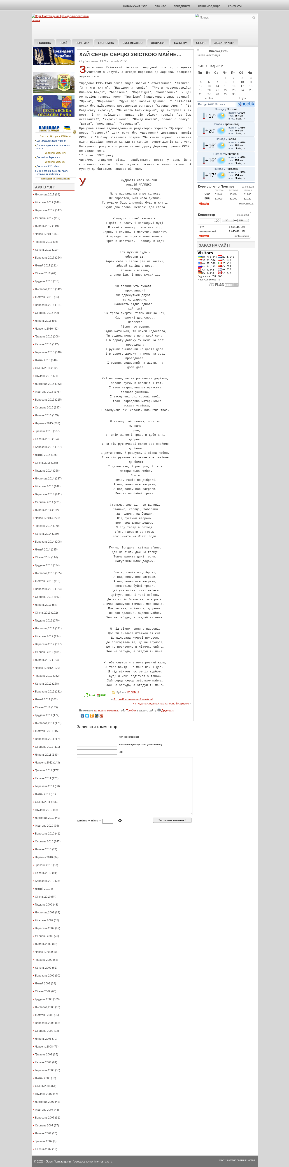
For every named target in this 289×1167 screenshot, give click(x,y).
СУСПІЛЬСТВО (132, 43)
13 (209, 86)
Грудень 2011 (43, 715)
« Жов (209, 98)
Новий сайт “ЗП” (135, 6)
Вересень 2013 (44, 589)
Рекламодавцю (209, 6)
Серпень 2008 (44, 1030)
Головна (44, 43)
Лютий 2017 (42, 265)
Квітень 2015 (43, 439)
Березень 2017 (44, 257)
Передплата (182, 6)
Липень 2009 (43, 944)
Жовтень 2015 (44, 391)
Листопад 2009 (44, 912)
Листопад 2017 (44, 194)
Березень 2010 (44, 881)
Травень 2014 (43, 525)
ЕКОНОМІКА (106, 43)
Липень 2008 (43, 1038)
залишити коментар (106, 710)
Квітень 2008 (43, 1062)
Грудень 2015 (43, 376)
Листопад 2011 (44, 723)
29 (225, 94)
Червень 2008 (44, 1046)
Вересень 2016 (44, 305)
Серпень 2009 (44, 936)
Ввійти (201, 55)
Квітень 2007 (43, 1149)
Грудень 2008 (43, 999)
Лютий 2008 (42, 1078)
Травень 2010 (43, 865)
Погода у (226, 109)
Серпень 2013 (44, 596)
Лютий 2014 (42, 549)
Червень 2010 (44, 857)
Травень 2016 (43, 336)
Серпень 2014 (44, 502)
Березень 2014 (44, 541)
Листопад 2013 (44, 573)
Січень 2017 (43, 273)
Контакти (235, 6)
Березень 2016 (44, 352)
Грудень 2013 (43, 565)
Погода (202, 104)
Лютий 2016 (42, 360)
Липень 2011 (43, 754)
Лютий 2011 (42, 794)
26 (200, 94)
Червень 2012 (44, 667)
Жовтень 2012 (44, 636)
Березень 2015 (44, 447)
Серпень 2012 (44, 652)
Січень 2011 (42, 802)
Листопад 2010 (44, 817)
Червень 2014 (44, 518)
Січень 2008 (43, 1086)
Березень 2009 (44, 975)
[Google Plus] (101, 716)
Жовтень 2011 (44, 731)
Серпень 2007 (44, 1125)
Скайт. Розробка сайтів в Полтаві (236, 1160)
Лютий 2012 (42, 699)
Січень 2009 (43, 991)
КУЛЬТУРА (181, 43)
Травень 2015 (43, 431)
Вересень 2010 (44, 833)
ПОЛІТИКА (82, 43)
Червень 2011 (44, 762)
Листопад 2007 (44, 1101)
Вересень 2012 (44, 644)
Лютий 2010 (42, 888)
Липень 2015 (43, 415)
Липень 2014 (43, 510)
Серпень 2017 (44, 218)
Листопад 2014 (44, 478)
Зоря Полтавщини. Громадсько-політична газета (79, 1161)
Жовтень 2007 (44, 1109)
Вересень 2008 (44, 1023)
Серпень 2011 (44, 746)
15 (225, 86)
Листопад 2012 (44, 628)
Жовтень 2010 (44, 825)
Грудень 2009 (43, 904)
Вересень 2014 (44, 494)
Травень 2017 (43, 241)
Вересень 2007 (44, 1117)
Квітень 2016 (43, 344)
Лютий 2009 (42, 983)
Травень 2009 (43, 959)
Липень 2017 (43, 226)
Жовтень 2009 (44, 920)
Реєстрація (213, 55)
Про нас (160, 6)
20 (209, 90)
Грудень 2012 (43, 620)
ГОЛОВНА (133, 692)
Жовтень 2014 (44, 486)
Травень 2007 (43, 1141)
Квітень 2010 (43, 873)
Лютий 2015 (42, 454)
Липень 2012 (43, 660)
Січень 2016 (43, 368)
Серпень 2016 (44, 312)
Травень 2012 (43, 675)
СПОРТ (201, 43)
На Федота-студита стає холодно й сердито (161, 703)
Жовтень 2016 (44, 297)
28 (217, 94)
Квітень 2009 (43, 967)
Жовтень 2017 (44, 202)
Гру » (242, 98)
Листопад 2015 (44, 383)
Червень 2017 (44, 234)
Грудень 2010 (43, 810)
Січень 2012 (43, 707)
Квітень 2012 (43, 683)
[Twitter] (87, 716)
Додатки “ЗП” (224, 43)
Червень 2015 (44, 423)
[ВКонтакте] (82, 716)
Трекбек (131, 710)
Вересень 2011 (44, 739)
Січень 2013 (43, 612)
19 (200, 90)
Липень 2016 (43, 320)
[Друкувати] (159, 710)
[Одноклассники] (92, 716)
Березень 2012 (44, 691)
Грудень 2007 (43, 1094)
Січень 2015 (43, 462)
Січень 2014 (43, 557)
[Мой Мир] (96, 716)
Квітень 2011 (43, 778)
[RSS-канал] (197, 16)
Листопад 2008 (44, 1007)
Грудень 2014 (43, 470)
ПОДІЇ (63, 43)
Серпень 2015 (44, 407)
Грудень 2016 (43, 281)
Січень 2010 (43, 896)
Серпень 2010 (44, 841)
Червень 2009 (44, 952)
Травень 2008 (43, 1054)
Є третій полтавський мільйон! (133, 699)
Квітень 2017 (43, 249)
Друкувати (168, 710)
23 (233, 90)
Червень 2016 (44, 328)
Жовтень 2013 (44, 581)
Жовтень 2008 (44, 1015)
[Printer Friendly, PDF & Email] (95, 697)
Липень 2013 (43, 604)
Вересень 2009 (44, 928)
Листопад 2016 (44, 289)
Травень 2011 (43, 770)
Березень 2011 (44, 786)
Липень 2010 (43, 849)
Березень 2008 (44, 1070)
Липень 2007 (43, 1133)
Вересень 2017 (44, 210)
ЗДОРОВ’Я (158, 43)
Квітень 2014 (43, 533)
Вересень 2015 (44, 399)
